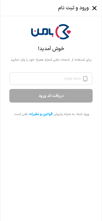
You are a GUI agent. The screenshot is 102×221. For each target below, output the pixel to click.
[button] (51, 32)
